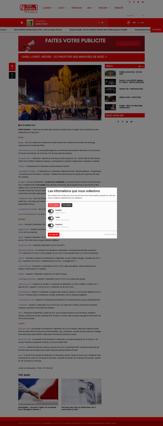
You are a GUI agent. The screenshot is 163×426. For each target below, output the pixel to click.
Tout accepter (54, 205)
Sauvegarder (53, 235)
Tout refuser (67, 205)
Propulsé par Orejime (110, 234)
